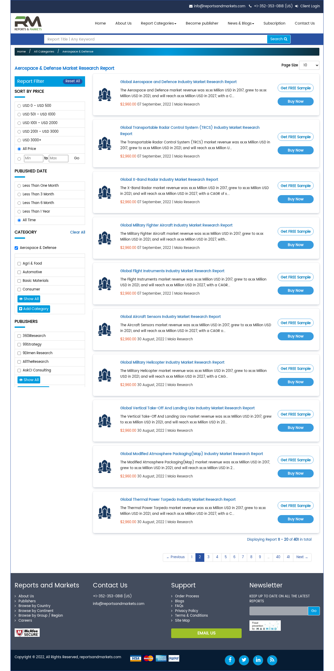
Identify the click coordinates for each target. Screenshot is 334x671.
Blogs (179, 601)
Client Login (309, 6)
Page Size (290, 65)
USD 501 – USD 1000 (39, 114)
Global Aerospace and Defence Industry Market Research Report (178, 82)
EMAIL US (207, 633)
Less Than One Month (41, 186)
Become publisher (202, 23)
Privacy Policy (186, 611)
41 (288, 557)
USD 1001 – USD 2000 (40, 123)
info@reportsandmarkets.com (219, 6)
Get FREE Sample (296, 88)
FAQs (179, 606)
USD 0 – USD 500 (37, 106)
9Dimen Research (37, 353)
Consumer (31, 289)
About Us (123, 23)
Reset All (72, 81)
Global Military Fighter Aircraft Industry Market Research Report (176, 225)
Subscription (274, 23)
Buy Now (295, 101)
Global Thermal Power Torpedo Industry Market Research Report (178, 500)
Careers (25, 620)
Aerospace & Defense (77, 51)
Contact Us (305, 23)
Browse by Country (34, 606)
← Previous (175, 557)
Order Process (187, 596)
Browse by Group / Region (41, 616)
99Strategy (32, 344)
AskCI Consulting (37, 370)
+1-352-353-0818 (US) (273, 6)
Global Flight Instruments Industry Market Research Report (172, 271)
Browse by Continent (36, 611)
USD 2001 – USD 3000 (40, 132)
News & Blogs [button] (240, 23)
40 (278, 557)
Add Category (35, 309)
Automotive (32, 272)
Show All (31, 299)
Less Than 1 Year (36, 211)
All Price (29, 149)
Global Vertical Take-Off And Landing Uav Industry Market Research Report (187, 408)
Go (76, 158)
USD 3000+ (32, 140)
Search (277, 39)
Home (100, 23)
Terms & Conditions (191, 616)
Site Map (182, 620)
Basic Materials (36, 281)
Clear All (77, 232)
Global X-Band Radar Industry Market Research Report (169, 180)
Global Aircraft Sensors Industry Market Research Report (170, 317)
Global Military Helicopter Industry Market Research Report (172, 362)
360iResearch (34, 336)
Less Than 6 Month (38, 203)
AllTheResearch (36, 362)
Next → (302, 557)
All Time (29, 220)
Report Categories (157, 23)
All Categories (44, 51)
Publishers (27, 601)
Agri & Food (32, 263)
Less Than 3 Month (38, 194)
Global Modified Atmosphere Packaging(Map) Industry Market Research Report (191, 454)
